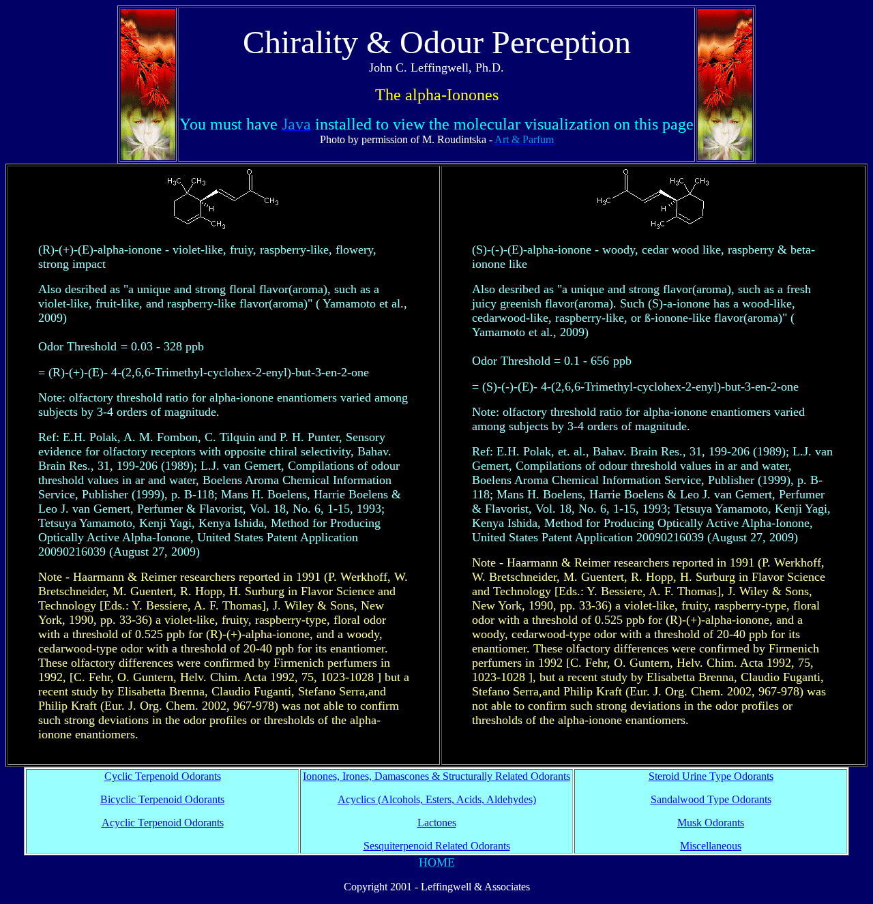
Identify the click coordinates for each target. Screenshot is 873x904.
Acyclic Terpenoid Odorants (163, 822)
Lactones (436, 822)
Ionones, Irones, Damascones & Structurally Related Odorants (436, 776)
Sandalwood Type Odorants (711, 799)
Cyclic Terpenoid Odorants (162, 776)
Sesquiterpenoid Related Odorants (437, 846)
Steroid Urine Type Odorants (711, 776)
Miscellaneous (710, 846)
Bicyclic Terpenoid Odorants (162, 799)
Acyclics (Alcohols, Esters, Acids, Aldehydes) (437, 799)
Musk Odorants (710, 822)
